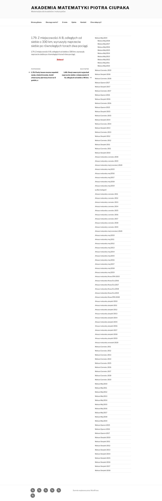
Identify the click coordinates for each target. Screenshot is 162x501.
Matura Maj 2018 (104, 41)
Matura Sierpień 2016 (102, 99)
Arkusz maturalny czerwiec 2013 (106, 202)
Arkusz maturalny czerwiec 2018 (106, 157)
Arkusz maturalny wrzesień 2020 (106, 342)
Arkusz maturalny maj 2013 (105, 248)
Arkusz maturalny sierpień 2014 (106, 318)
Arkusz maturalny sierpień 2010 (106, 301)
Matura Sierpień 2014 (102, 120)
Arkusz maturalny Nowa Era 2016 (107, 281)
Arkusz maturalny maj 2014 (105, 252)
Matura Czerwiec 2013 (103, 132)
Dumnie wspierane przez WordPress (86, 490)
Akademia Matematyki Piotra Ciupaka (80, 7)
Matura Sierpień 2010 (102, 153)
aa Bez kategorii (100, 190)
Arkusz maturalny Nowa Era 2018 (107, 289)
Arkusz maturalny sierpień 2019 (106, 338)
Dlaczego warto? (52, 22)
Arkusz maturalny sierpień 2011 (106, 305)
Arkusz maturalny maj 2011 (104, 239)
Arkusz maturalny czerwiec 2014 (106, 206)
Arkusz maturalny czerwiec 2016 (106, 215)
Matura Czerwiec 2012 (103, 140)
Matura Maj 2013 (104, 56)
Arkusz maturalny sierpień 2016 (106, 326)
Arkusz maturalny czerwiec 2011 (106, 194)
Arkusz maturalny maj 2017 (104, 177)
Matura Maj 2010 (104, 66)
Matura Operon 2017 (102, 83)
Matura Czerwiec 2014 (103, 124)
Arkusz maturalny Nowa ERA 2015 (107, 276)
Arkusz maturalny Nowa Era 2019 (107, 293)
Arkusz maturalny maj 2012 (104, 243)
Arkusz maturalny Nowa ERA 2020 (107, 297)
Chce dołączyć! (95, 22)
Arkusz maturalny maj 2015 (105, 169)
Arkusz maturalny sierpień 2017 (106, 330)
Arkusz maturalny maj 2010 (105, 235)
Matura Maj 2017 (104, 44)
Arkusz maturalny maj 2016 (105, 173)
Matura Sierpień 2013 (102, 128)
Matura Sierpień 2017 (102, 87)
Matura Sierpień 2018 (102, 74)
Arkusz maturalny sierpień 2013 (106, 314)
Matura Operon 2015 (102, 107)
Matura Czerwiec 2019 (103, 70)
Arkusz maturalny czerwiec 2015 (106, 210)
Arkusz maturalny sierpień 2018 (106, 334)
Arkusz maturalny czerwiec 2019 (106, 161)
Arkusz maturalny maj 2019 (105, 186)
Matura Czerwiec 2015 (103, 116)
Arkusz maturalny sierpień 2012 (106, 309)
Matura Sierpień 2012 (102, 136)
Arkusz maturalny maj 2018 (105, 181)
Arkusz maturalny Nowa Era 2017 (107, 285)
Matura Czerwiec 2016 (103, 103)
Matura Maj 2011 (104, 63)
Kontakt (83, 22)
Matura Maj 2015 (104, 50)
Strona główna (36, 22)
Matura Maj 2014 (104, 53)
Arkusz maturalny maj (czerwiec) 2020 (108, 165)
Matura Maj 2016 (104, 47)
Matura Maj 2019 (101, 38)
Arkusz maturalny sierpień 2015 (106, 322)
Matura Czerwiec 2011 (103, 148)
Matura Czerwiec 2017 (103, 91)
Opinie (74, 22)
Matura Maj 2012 (104, 59)
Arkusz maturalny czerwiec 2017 (106, 219)
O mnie (64, 22)
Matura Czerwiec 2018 (103, 78)
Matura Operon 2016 (102, 95)
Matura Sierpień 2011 (102, 144)
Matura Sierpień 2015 (102, 111)
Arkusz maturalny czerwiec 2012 (106, 198)
